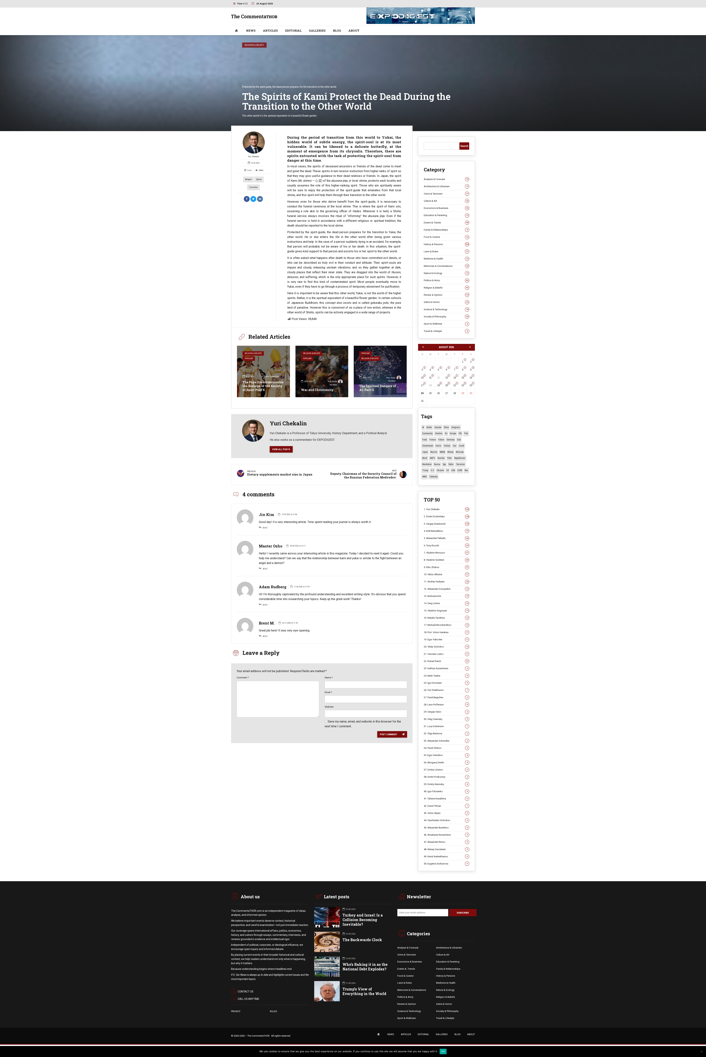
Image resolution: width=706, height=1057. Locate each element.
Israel (461, 445)
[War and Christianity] (322, 371)
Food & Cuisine (446, 237)
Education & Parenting (446, 215)
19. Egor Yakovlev (446, 639)
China (446, 427)
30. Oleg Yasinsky (446, 719)
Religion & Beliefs (254, 45)
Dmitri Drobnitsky (271, 376)
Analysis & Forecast (446, 179)
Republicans (459, 458)
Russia (437, 464)
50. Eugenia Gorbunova (446, 863)
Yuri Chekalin (253, 156)
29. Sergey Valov (446, 711)
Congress (455, 427)
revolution (427, 464)
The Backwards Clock (362, 939)
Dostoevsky (427, 433)
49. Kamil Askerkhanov (446, 856)
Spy (444, 464)
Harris (438, 445)
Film (466, 433)
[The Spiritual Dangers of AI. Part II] (380, 371)
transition (253, 187)
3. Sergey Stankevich (446, 523)
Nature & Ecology (446, 273)
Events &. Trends (406, 968)
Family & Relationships (446, 229)
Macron (433, 452)
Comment (243, 677)
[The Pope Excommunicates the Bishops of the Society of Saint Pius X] (263, 371)
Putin (449, 458)
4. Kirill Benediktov (446, 531)
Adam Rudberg (272, 586)
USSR (459, 470)
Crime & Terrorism (446, 193)
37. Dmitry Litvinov (446, 769)
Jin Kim (266, 514)
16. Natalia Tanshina (446, 617)
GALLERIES (317, 30)
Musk (424, 458)
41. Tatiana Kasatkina (446, 798)
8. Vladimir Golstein (446, 559)
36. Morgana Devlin (446, 762)
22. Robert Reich (446, 661)
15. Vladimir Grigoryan (446, 610)
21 (454, 385)
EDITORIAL (293, 30)
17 (422, 385)
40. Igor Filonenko (446, 791)
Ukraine (440, 470)
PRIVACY (235, 1011)
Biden (429, 427)
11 (430, 377)
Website (329, 706)
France (432, 439)
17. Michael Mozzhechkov (446, 625)
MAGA (442, 452)
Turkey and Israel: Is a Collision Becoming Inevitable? (363, 920)
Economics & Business (446, 208)
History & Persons (446, 244)
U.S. (432, 470)
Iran (454, 445)
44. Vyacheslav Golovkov (446, 820)
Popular (249, 358)
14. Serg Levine (446, 603)
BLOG (337, 30)
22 (462, 385)
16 (471, 377)
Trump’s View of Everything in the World (364, 991)
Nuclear (441, 458)
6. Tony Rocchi (446, 545)
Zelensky (433, 476)
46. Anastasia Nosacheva (446, 834)
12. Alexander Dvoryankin (446, 589)
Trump (425, 470)
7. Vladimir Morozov (446, 552)
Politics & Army (446, 280)
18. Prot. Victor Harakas (446, 632)
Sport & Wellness (446, 323)
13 (446, 377)
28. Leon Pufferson (446, 704)
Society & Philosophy (446, 316)
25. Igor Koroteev (446, 682)
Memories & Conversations (446, 266)
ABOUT (353, 30)
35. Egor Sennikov (446, 755)
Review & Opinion (446, 294)
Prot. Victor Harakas (332, 383)
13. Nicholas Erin (446, 596)
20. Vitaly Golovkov (446, 646)
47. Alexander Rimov (446, 842)
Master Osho (270, 546)
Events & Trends (446, 222)
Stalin (450, 464)
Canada (437, 427)
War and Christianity (317, 390)
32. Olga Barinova (446, 733)
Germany (450, 439)
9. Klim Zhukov (446, 567)
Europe (453, 433)
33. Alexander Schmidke (446, 740)
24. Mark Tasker (446, 675)
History (447, 445)
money (450, 452)
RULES (273, 1011)
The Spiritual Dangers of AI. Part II (377, 388)
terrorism (460, 464)
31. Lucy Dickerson (446, 726)
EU (446, 433)
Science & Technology (446, 309)
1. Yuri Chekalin (446, 509)
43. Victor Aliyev (446, 813)
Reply (265, 528)
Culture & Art (446, 201)
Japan (425, 452)
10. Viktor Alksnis (446, 574)
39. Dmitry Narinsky (446, 784)
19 (438, 385)
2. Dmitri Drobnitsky (446, 516)
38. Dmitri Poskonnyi (446, 776)
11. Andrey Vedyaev (446, 581)
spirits (259, 179)
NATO (432, 458)
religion (248, 179)
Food (424, 439)
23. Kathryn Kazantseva (446, 668)
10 (422, 377)
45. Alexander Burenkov (446, 827)
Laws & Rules (446, 251)
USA (453, 470)
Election (438, 433)
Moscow (459, 452)
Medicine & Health (446, 258)
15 (462, 377)
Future (441, 439)
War (466, 470)
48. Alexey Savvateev (446, 849)
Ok (443, 1051)
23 (471, 385)
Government (427, 445)
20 (446, 385)
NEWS (251, 30)
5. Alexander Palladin (446, 538)
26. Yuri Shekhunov (446, 690)
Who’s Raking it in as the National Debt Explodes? (365, 966)
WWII (424, 476)
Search (464, 146)
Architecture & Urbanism (446, 186)
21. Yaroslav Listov (446, 654)
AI (423, 427)
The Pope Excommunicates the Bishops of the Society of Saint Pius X (263, 386)
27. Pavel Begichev (446, 697)
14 (454, 377)
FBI (460, 433)
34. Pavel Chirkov (446, 748)
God (459, 439)
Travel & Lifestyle (446, 331)
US (447, 470)
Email (328, 692)
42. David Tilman (446, 806)
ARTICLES (270, 30)
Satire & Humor (446, 302)
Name (329, 677)
